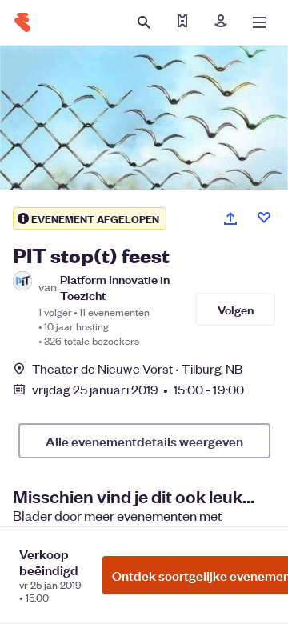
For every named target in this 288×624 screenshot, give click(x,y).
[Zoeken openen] (144, 22)
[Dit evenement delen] (230, 218)
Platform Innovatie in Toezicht (115, 286)
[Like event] (264, 217)
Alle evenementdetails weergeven (144, 441)
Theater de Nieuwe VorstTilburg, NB (137, 368)
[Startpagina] (22, 22)
